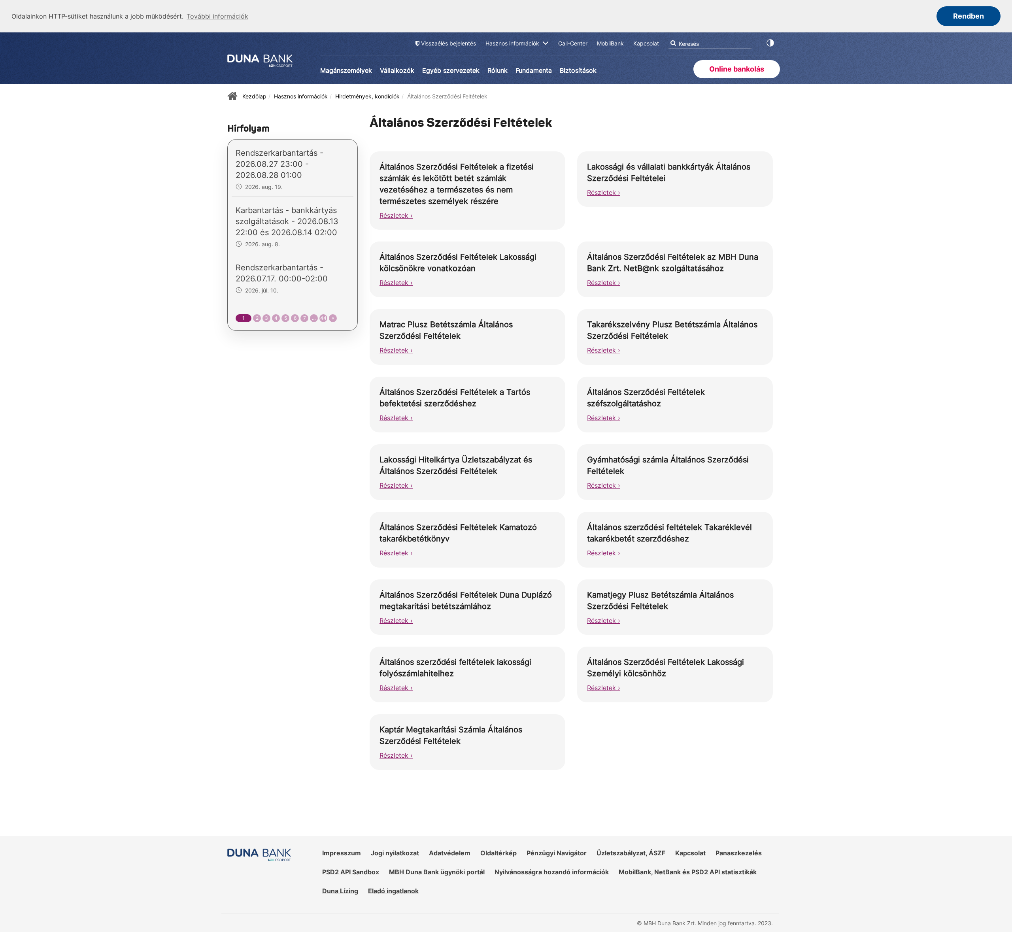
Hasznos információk (301, 96)
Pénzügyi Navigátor (557, 853)
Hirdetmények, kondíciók (367, 96)
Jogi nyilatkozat (395, 853)
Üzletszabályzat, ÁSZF (631, 853)
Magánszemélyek (346, 70)
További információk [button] (217, 16)
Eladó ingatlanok (393, 891)
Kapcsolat (690, 853)
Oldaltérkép (498, 853)
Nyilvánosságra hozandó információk (552, 872)
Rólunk (497, 70)
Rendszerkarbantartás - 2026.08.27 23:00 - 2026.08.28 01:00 (279, 164)
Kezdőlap (254, 96)
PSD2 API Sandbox (350, 872)
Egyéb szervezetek (451, 70)
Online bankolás (736, 69)
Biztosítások (578, 70)
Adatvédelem (449, 853)
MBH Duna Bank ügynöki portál (437, 872)
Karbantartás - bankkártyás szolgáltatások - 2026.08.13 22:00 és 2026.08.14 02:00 (287, 221)
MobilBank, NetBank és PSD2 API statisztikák (688, 872)
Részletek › (396, 215)
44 (323, 318)
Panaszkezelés (739, 853)
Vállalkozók (397, 70)
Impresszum (341, 853)
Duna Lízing (340, 891)
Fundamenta (533, 70)
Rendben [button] (968, 16)
